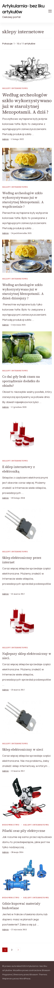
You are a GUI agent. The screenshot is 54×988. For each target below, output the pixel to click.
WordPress (24, 979)
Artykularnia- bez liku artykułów (23, 9)
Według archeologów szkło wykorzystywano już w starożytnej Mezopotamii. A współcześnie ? (23, 200)
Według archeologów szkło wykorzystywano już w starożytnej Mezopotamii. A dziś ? (27, 103)
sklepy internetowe (15, 88)
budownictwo (10, 825)
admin (5, 139)
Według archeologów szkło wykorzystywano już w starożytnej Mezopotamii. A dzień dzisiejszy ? (23, 292)
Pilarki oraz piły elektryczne (23, 831)
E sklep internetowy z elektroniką (18, 469)
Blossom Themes (38, 975)
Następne (18, 950)
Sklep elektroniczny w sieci (22, 749)
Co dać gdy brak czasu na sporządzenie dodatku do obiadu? (21, 381)
